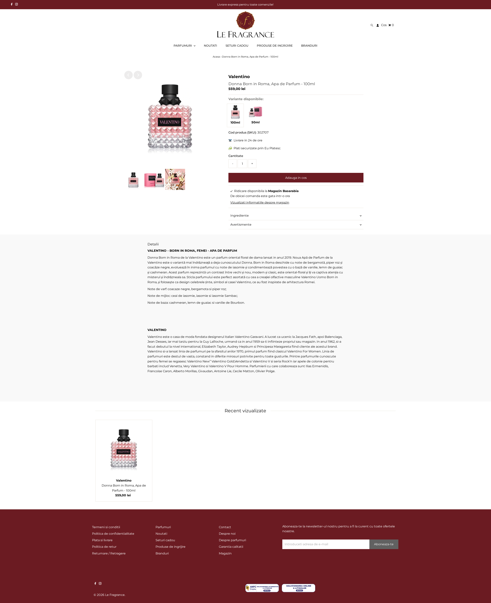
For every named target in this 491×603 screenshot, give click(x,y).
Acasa (216, 56)
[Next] (138, 75)
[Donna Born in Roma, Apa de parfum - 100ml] (235, 118)
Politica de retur (104, 547)
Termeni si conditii (106, 527)
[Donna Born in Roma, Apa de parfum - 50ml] (255, 117)
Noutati (161, 533)
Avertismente (240, 224)
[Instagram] (16, 4)
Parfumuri (163, 527)
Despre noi (227, 533)
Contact (225, 527)
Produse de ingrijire (170, 547)
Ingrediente (239, 215)
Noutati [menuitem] (210, 45)
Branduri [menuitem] (309, 45)
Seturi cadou (165, 540)
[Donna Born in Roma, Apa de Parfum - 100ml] (124, 448)
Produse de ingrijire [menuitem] (275, 45)
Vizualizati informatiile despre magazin (259, 202)
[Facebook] (11, 4)
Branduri (162, 553)
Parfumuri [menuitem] (183, 45)
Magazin (225, 553)
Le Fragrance (115, 595)
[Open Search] (371, 25)
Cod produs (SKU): (242, 132)
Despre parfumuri (232, 540)
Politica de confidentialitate (113, 533)
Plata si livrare (102, 540)
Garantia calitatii (231, 547)
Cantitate (235, 156)
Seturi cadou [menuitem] (237, 45)
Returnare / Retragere (109, 553)
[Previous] (128, 75)
